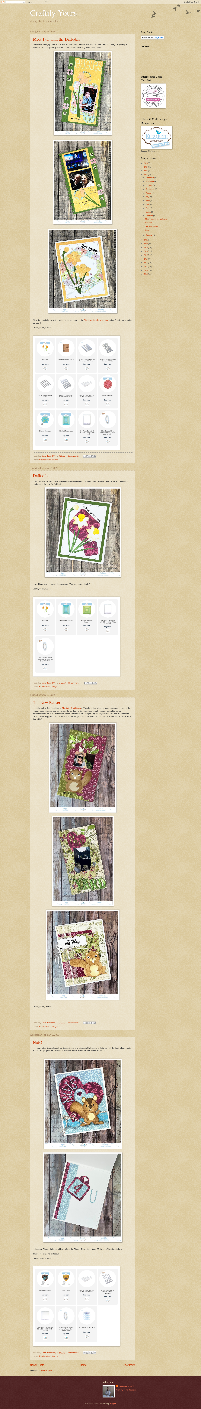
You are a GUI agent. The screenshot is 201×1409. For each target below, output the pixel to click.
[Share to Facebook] (92, 456)
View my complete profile (126, 1390)
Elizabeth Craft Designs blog (96, 320)
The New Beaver (46, 702)
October (149, 185)
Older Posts (129, 1365)
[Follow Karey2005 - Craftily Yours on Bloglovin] (152, 39)
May (148, 204)
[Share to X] (89, 456)
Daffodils (40, 475)
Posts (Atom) (46, 1371)
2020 (146, 244)
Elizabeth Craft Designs (48, 460)
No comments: (74, 456)
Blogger (113, 1404)
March (148, 212)
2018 (146, 251)
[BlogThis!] (87, 456)
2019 (146, 248)
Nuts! (37, 1042)
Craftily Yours (53, 12)
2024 (146, 167)
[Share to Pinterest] (95, 456)
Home (83, 1365)
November (150, 182)
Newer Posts (37, 1365)
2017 (146, 255)
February (149, 216)
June (148, 201)
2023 (146, 171)
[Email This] (84, 456)
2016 (146, 259)
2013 (146, 270)
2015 (146, 263)
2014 (146, 266)
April (148, 208)
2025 (146, 163)
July (148, 197)
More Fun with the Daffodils (56, 39)
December (150, 178)
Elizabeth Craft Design (71, 708)
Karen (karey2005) (126, 1386)
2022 (146, 175)
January (149, 235)
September (150, 189)
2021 (146, 240)
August (149, 193)
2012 (146, 274)
